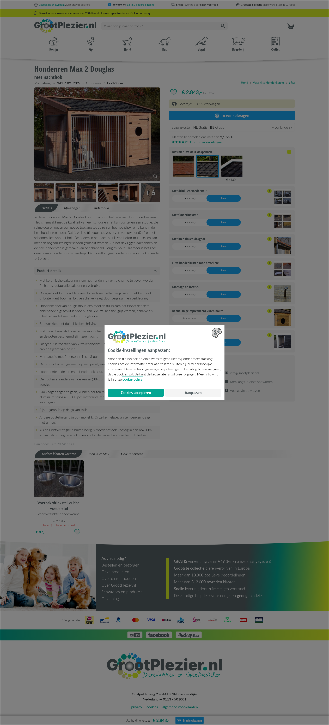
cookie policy (133, 379)
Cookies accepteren (136, 392)
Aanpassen (193, 392)
